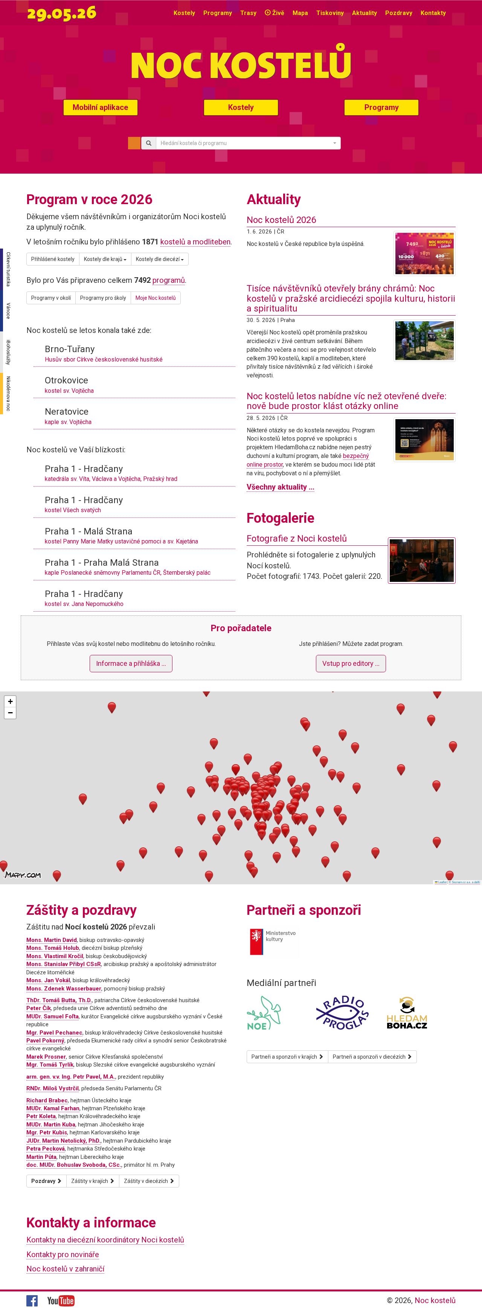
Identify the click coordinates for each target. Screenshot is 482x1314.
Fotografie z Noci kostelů (297, 538)
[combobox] (248, 143)
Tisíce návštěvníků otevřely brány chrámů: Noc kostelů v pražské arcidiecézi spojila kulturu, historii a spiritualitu (351, 298)
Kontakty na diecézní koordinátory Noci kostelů (105, 1239)
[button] (234, 789)
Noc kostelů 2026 (281, 220)
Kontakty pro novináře (62, 1254)
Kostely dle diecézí (158, 259)
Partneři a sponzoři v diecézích (370, 1057)
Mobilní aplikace (100, 107)
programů (169, 280)
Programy (217, 13)
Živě (277, 13)
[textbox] (246, 143)
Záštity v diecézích (146, 1181)
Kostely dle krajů (104, 259)
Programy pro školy (103, 298)
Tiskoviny (330, 13)
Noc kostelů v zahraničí (65, 1268)
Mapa (300, 13)
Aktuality (364, 13)
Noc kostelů (435, 1300)
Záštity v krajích (90, 1181)
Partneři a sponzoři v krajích (285, 1057)
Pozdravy (398, 13)
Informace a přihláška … (131, 663)
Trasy (248, 13)
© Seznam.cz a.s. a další (464, 882)
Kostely (184, 13)
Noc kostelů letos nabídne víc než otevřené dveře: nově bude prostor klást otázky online (347, 401)
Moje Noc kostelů (156, 298)
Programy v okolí (51, 298)
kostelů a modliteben (195, 241)
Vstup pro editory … (351, 663)
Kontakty (433, 13)
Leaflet (442, 882)
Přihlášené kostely (53, 259)
